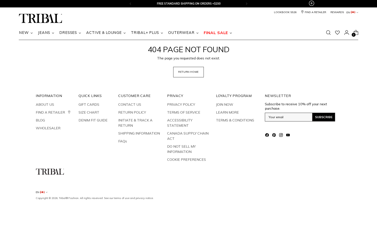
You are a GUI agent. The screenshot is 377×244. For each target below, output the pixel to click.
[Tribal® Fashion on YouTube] (288, 135)
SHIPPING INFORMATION (139, 133)
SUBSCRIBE (323, 117)
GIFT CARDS (89, 104)
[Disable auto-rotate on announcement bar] (311, 4)
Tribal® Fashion (69, 198)
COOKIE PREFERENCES (186, 159)
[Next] (246, 3)
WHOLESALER (48, 128)
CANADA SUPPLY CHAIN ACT (188, 136)
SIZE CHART (89, 112)
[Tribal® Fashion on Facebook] (267, 135)
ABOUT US (45, 104)
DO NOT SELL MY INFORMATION (181, 149)
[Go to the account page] (346, 32)
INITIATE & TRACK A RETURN (135, 123)
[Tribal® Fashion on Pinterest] (274, 135)
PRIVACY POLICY (181, 104)
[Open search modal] (328, 32)
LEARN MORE (227, 112)
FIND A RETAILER (51, 112)
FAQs (122, 141)
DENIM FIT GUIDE (93, 120)
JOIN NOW (224, 104)
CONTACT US (129, 104)
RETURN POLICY (132, 112)
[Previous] (130, 3)
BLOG (40, 120)
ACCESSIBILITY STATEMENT (179, 123)
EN (348, 12)
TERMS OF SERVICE (183, 112)
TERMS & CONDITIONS (235, 120)
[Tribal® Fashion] (40, 18)
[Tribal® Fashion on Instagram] (281, 135)
